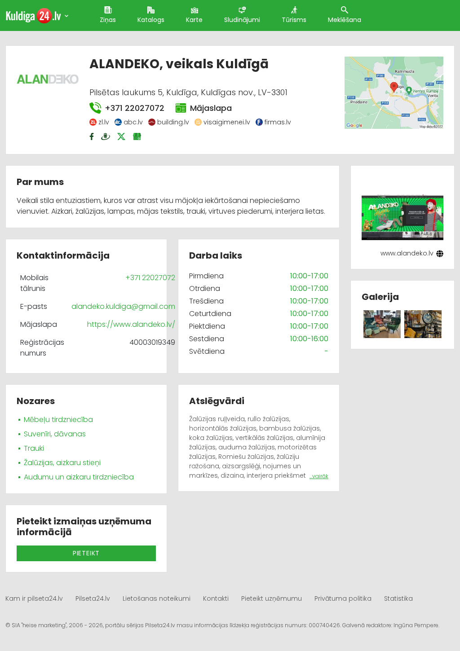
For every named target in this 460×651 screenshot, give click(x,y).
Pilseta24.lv (92, 598)
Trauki (34, 448)
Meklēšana (344, 19)
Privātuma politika (343, 598)
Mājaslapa (211, 108)
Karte (194, 19)
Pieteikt (86, 553)
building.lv (173, 122)
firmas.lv (278, 122)
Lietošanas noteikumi (156, 598)
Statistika (398, 598)
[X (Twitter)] (122, 136)
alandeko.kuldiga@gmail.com (123, 306)
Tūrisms (294, 19)
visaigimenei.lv (226, 122)
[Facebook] (92, 136)
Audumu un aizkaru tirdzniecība (79, 477)
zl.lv (103, 122)
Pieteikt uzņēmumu (271, 598)
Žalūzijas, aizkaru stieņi (62, 462)
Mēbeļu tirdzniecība (58, 419)
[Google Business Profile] (138, 136)
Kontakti (216, 598)
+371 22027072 (134, 108)
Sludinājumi (242, 19)
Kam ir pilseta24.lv (34, 598)
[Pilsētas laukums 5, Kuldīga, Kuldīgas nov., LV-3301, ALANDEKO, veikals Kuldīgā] (394, 92)
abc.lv (133, 122)
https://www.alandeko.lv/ (131, 324)
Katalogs (150, 19)
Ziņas (108, 19)
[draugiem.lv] (106, 136)
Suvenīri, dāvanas (55, 434)
